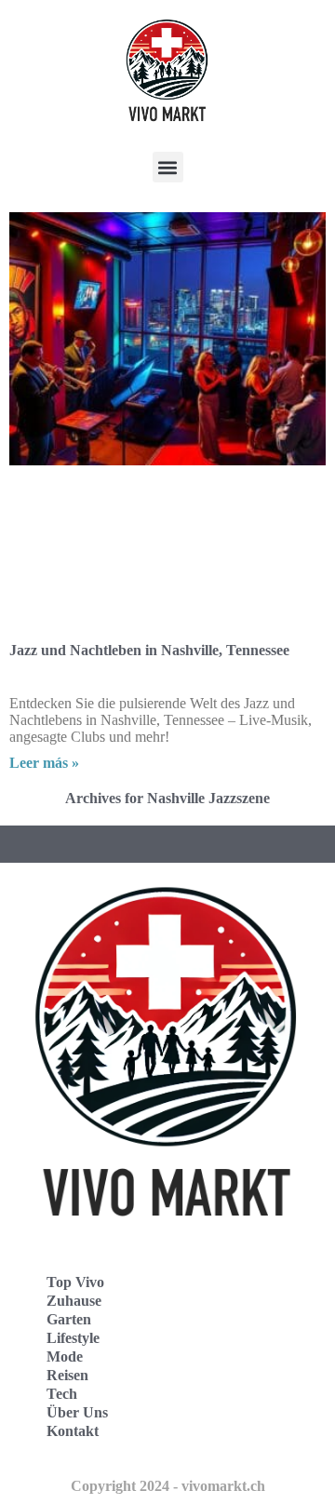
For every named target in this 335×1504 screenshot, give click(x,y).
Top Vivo (75, 1282)
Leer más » (44, 763)
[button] (168, 167)
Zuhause (74, 1301)
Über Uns (77, 1412)
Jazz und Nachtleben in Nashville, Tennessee (149, 650)
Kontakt (73, 1431)
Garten (69, 1319)
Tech (62, 1394)
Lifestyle (73, 1338)
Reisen (67, 1375)
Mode (65, 1356)
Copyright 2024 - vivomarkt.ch (168, 1486)
